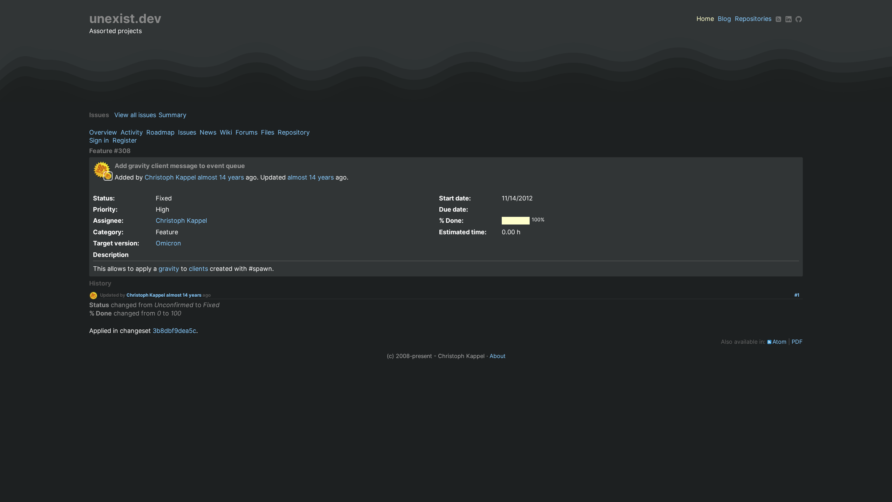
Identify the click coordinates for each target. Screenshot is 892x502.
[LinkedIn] (788, 19)
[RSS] (778, 19)
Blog (724, 18)
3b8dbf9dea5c (174, 330)
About (498, 355)
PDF (797, 341)
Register (125, 140)
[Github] (798, 19)
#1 (796, 295)
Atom (779, 341)
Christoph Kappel (170, 177)
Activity (132, 132)
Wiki (226, 132)
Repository (294, 132)
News (208, 132)
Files (267, 132)
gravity (169, 268)
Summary (172, 115)
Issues (187, 132)
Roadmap (160, 132)
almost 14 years (221, 177)
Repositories (753, 18)
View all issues (135, 115)
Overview (103, 132)
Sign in (99, 140)
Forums (246, 132)
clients (198, 268)
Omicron (168, 243)
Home (705, 18)
